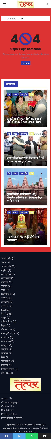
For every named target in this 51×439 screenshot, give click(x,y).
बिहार (3, 325)
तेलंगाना (4, 305)
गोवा (3, 290)
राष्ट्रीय (4, 349)
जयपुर (4, 298)
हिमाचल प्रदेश (7, 369)
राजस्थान (5, 341)
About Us (6, 398)
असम (3, 262)
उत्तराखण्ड (6, 278)
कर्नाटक (4, 282)
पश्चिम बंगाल (6, 321)
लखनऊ (4, 353)
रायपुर (4, 345)
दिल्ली (3, 309)
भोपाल (15, 94)
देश (9, 94)
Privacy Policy (9, 414)
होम (32, 94)
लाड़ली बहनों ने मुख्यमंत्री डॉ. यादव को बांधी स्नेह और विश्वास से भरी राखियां (24, 120)
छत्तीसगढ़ (5, 294)
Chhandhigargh (10, 402)
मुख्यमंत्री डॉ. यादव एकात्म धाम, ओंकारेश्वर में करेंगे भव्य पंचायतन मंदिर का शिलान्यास (24, 197)
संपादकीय (5, 361)
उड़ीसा (4, 270)
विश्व (3, 357)
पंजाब (3, 317)
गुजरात (4, 286)
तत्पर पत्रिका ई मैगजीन (11, 418)
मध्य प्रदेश (24, 94)
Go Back (25, 63)
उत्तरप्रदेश (6, 274)
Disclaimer (7, 410)
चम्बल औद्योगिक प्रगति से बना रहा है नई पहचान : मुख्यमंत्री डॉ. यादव (25, 159)
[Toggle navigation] (4, 4)
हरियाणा (4, 365)
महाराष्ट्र (5, 337)
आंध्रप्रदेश (6, 266)
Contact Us (7, 406)
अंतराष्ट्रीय (6, 258)
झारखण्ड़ (5, 301)
